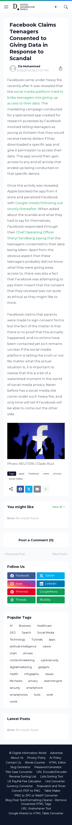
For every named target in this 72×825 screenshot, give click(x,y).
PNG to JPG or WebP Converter (36, 795)
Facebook (33, 473)
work (49, 694)
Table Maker (52, 790)
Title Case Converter (18, 772)
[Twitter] (28, 489)
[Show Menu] (6, 7)
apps (21, 473)
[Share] (59, 68)
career (47, 646)
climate (28, 653)
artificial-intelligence (23, 646)
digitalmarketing (21, 667)
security (15, 688)
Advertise (56, 753)
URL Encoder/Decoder (51, 772)
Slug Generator (20, 767)
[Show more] (45, 489)
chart (13, 653)
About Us (17, 757)
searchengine (53, 681)
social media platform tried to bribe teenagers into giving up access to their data (35, 97)
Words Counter (35, 762)
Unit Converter (55, 781)
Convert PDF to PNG (26, 790)
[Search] (66, 7)
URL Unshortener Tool (36, 808)
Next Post (59, 554)
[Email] (37, 489)
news (46, 473)
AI (11, 625)
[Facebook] (20, 489)
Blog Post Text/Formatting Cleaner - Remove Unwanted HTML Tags (36, 802)
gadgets (43, 667)
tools (37, 694)
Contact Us (13, 762)
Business (25, 625)
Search (26, 632)
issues (49, 674)
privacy (57, 473)
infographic (31, 674)
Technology (17, 639)
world (13, 701)
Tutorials (37, 639)
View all (57, 506)
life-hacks (16, 681)
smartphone (34, 688)
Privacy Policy (36, 757)
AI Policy (55, 757)
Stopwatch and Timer (51, 786)
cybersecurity (50, 660)
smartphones (19, 694)
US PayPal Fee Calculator (24, 781)
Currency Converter (20, 786)
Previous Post (15, 554)
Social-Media (16, 478)
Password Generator (48, 767)
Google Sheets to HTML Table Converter (36, 813)
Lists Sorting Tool (51, 776)
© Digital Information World (27, 753)
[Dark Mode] (57, 7)
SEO (13, 632)
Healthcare (44, 625)
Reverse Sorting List (22, 776)
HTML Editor (57, 762)
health (14, 674)
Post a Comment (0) (36, 540)
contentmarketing (22, 660)
